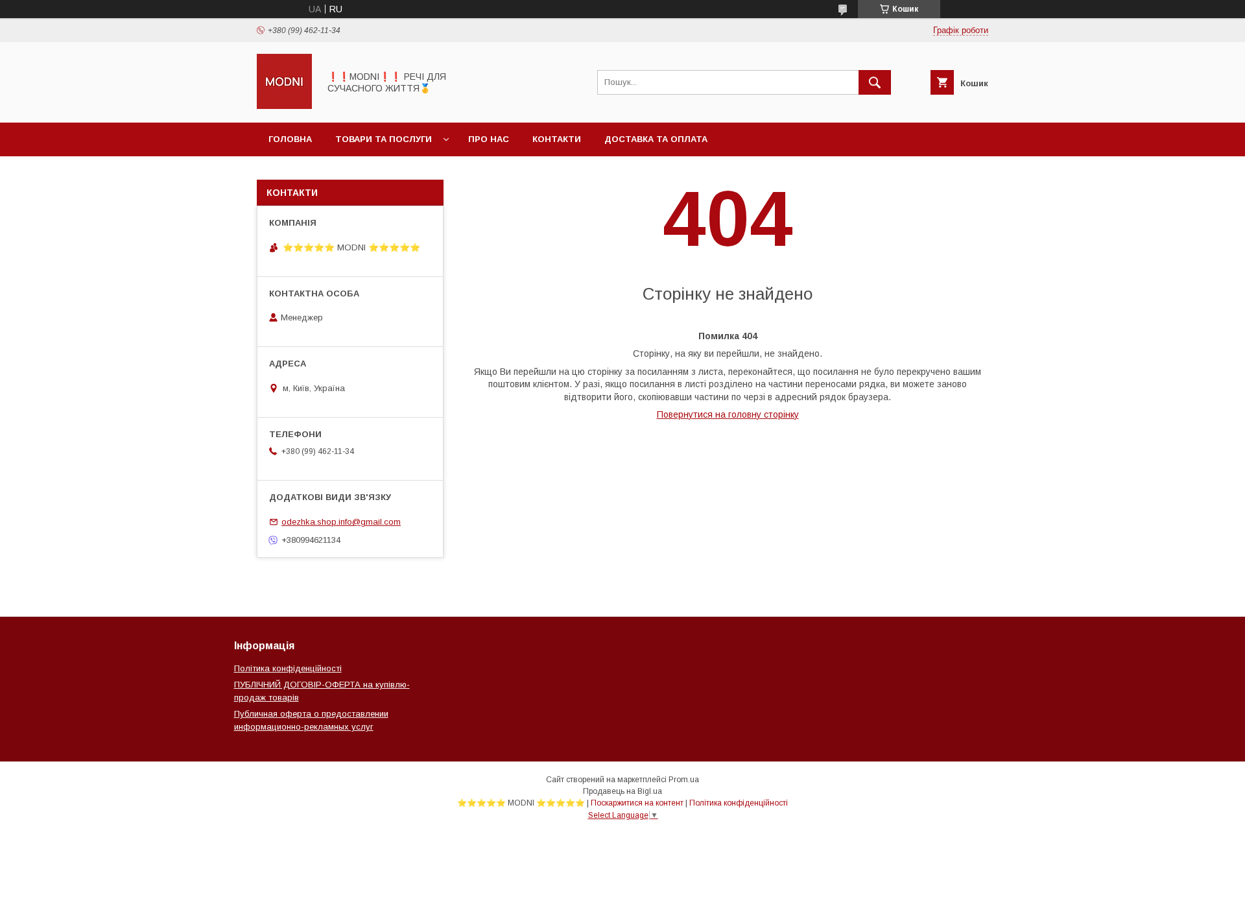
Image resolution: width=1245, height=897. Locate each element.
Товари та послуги (383, 139)
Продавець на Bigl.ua (622, 791)
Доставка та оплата (655, 139)
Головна (290, 139)
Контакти (556, 139)
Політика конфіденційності (288, 668)
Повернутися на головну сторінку (728, 414)
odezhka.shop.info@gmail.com (341, 522)
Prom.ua (684, 779)
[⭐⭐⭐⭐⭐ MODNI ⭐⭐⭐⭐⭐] (284, 106)
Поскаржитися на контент (637, 802)
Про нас (488, 139)
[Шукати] (875, 82)
